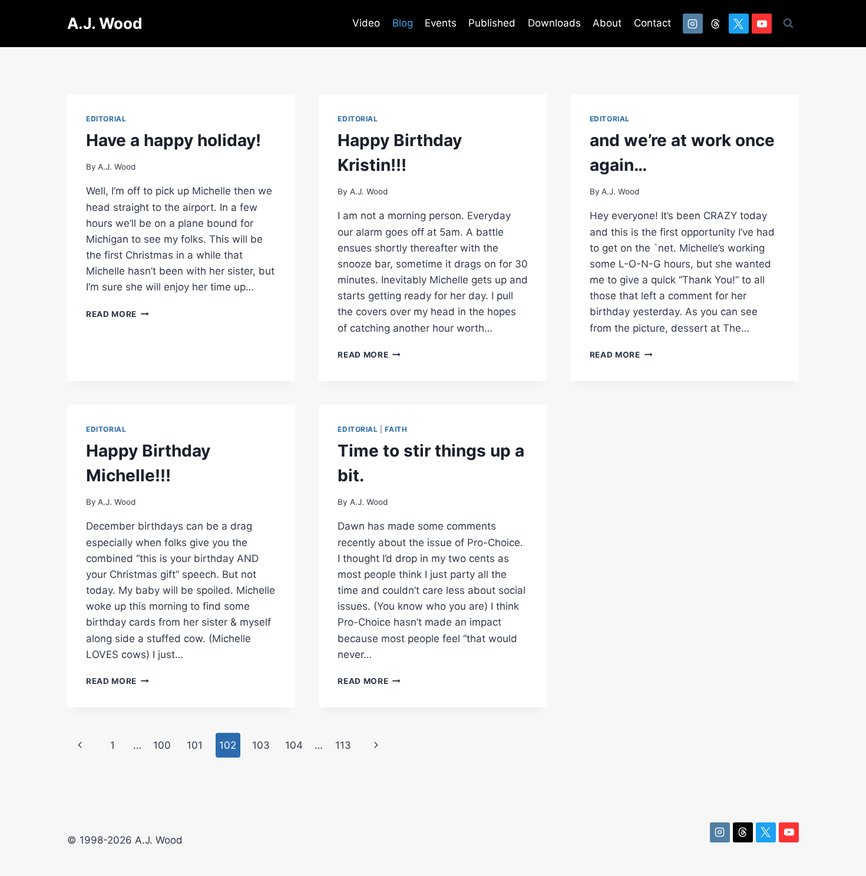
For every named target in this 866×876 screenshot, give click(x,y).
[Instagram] (693, 24)
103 (261, 745)
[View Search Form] (788, 23)
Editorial (106, 118)
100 (162, 745)
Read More (117, 314)
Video (366, 23)
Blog (402, 23)
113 (343, 745)
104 (294, 745)
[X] (739, 24)
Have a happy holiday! (173, 140)
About (607, 23)
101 (195, 745)
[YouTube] (762, 24)
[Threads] (716, 24)
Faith (396, 429)
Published (491, 23)
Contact (652, 23)
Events (441, 23)
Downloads (554, 23)
